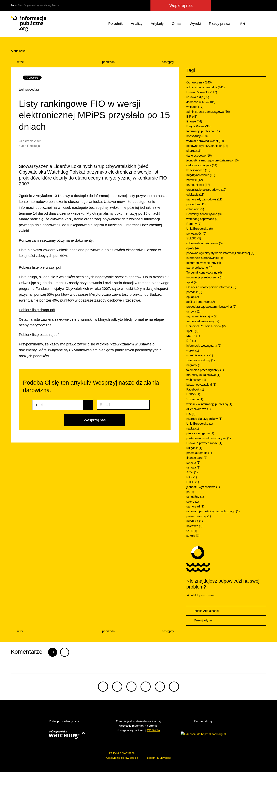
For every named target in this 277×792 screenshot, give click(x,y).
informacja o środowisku (204, 258)
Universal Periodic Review (206, 326)
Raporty (193, 223)
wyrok (192, 350)
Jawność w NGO (200, 102)
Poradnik (115, 24)
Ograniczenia (199, 82)
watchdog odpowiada (202, 219)
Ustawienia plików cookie (122, 757)
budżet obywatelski (201, 384)
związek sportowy (200, 360)
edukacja (195, 194)
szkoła (193, 535)
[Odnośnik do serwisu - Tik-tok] (103, 687)
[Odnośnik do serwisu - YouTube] (255, 5)
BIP (191, 116)
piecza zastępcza (200, 433)
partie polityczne (199, 267)
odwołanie (195, 209)
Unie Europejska (199, 423)
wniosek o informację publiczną (209, 404)
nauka (192, 428)
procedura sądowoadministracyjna (211, 306)
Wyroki (195, 24)
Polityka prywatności (122, 752)
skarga (194, 150)
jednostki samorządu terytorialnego (212, 160)
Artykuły (157, 24)
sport (192, 282)
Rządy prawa (219, 24)
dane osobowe (199, 155)
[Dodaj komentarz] (64, 652)
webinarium (196, 379)
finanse (194, 121)
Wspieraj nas (181, 5)
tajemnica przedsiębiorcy (205, 370)
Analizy (137, 24)
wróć (20, 62)
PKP (191, 477)
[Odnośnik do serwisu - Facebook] (233, 5)
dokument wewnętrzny (203, 262)
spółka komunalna (200, 301)
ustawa (193, 467)
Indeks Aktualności (206, 610)
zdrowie (194, 180)
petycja (193, 462)
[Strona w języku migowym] (253, 24)
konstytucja (197, 136)
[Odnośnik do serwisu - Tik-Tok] (217, 5)
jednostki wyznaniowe (203, 487)
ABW (192, 472)
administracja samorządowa (208, 111)
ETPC (192, 482)
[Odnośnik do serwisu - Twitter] (225, 5)
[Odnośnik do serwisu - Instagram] (247, 5)
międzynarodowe (200, 175)
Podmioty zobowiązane (204, 214)
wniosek (194, 106)
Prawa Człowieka (201, 92)
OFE (191, 530)
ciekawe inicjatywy (201, 165)
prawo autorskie (199, 452)
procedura (32, 89)
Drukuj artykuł (202, 620)
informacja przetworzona (204, 277)
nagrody (194, 365)
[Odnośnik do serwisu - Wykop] (239, 5)
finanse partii (196, 457)
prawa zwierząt (198, 516)
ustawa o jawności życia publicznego (213, 511)
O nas (176, 24)
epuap (192, 297)
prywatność (196, 233)
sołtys (192, 501)
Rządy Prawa (198, 126)
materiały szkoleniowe (203, 375)
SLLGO (193, 238)
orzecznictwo (198, 184)
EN (242, 24)
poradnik (194, 292)
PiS (190, 413)
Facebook (195, 389)
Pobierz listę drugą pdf (37, 310)
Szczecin (194, 399)
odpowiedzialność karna (204, 243)
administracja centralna (205, 87)
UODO (193, 394)
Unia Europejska (199, 228)
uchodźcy (195, 496)
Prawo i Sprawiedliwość (204, 443)
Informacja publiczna (203, 131)
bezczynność (198, 170)
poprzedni (108, 62)
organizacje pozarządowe (206, 189)
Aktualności (18, 51)
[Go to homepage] (28, 23)
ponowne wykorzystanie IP (207, 145)
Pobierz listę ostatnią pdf (39, 335)
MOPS (193, 336)
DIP (191, 340)
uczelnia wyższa (199, 355)
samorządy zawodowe (204, 199)
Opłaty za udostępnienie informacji (211, 287)
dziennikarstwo (198, 409)
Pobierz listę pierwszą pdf (40, 267)
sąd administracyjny (201, 316)
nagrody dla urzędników (204, 418)
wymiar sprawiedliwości (205, 141)
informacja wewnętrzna (203, 345)
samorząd (195, 506)
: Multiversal (159, 757)
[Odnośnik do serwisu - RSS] (262, 5)
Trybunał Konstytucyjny (204, 272)
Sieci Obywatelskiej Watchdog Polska (38, 5)
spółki (192, 331)
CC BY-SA (153, 730)
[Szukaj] (262, 24)
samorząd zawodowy (202, 321)
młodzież (194, 521)
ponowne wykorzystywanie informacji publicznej (220, 253)
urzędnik (194, 448)
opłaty (192, 248)
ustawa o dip (197, 97)
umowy (193, 311)
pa (190, 491)
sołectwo (194, 526)
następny (168, 62)
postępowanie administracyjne (208, 438)
